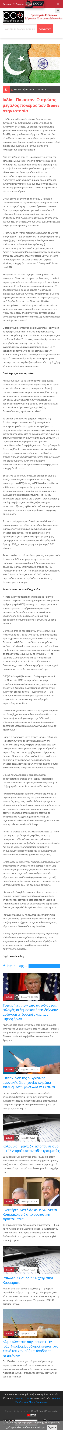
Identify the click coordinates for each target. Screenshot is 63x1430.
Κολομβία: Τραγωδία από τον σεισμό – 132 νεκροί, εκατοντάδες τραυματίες (31, 1148)
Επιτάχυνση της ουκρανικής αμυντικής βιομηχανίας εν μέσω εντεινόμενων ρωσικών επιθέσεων (29, 1082)
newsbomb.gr (17, 956)
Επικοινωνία (51, 1411)
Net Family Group (23, 1398)
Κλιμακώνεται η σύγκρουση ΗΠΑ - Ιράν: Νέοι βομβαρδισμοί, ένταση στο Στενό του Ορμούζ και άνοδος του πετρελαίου (30, 1348)
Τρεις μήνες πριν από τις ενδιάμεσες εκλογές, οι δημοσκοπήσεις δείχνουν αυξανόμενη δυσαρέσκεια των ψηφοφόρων (30, 1012)
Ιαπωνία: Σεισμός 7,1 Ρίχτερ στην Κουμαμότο (28, 1280)
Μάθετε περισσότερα (34, 1427)
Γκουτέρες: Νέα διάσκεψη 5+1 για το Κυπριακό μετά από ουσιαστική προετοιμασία (30, 1214)
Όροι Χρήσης (37, 1411)
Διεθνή (9, 997)
